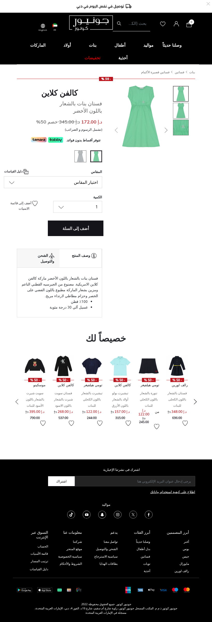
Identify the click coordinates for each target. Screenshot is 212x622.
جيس (185, 556)
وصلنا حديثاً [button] (172, 45)
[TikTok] (71, 514)
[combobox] (131, 23)
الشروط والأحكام (71, 563)
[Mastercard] (187, 589)
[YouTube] (86, 514)
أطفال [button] (120, 45)
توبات (146, 563)
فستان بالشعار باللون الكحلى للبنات (177, 399)
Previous (17, 402)
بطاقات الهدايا (109, 563)
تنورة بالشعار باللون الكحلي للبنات (149, 399)
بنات (192, 72)
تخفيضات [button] (92, 57)
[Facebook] (149, 514)
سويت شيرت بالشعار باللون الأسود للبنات (35, 399)
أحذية (147, 571)
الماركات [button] (38, 45)
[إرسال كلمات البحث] (119, 23)
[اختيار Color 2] (78, 157)
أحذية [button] (122, 57)
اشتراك (61, 481)
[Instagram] (118, 514)
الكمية (97, 197)
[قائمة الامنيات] (185, 423)
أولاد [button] (67, 45)
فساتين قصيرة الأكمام (155, 72)
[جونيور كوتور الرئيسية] (91, 23)
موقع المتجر (74, 549)
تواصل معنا (110, 541)
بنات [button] (92, 45)
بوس (186, 549)
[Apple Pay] (151, 589)
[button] (116, 130)
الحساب (42, 546)
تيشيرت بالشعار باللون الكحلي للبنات (91, 399)
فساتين (179, 72)
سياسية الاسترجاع (106, 556)
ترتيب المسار (39, 561)
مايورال (184, 563)
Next (195, 402)
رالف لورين (182, 571)
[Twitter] (133, 514)
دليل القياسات (13, 171)
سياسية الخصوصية (70, 556)
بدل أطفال (143, 549)
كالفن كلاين (59, 93)
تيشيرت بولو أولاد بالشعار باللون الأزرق (120, 399)
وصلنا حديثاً (143, 541)
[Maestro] (175, 589)
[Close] (208, 3)
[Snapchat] (102, 514)
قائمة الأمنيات (39, 553)
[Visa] (163, 590)
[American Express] (140, 589)
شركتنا (77, 541)
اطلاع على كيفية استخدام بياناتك (172, 491)
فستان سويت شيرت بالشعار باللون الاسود (63, 399)
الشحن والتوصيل (107, 549)
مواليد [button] (148, 45)
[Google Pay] (78, 589)
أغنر (186, 541)
